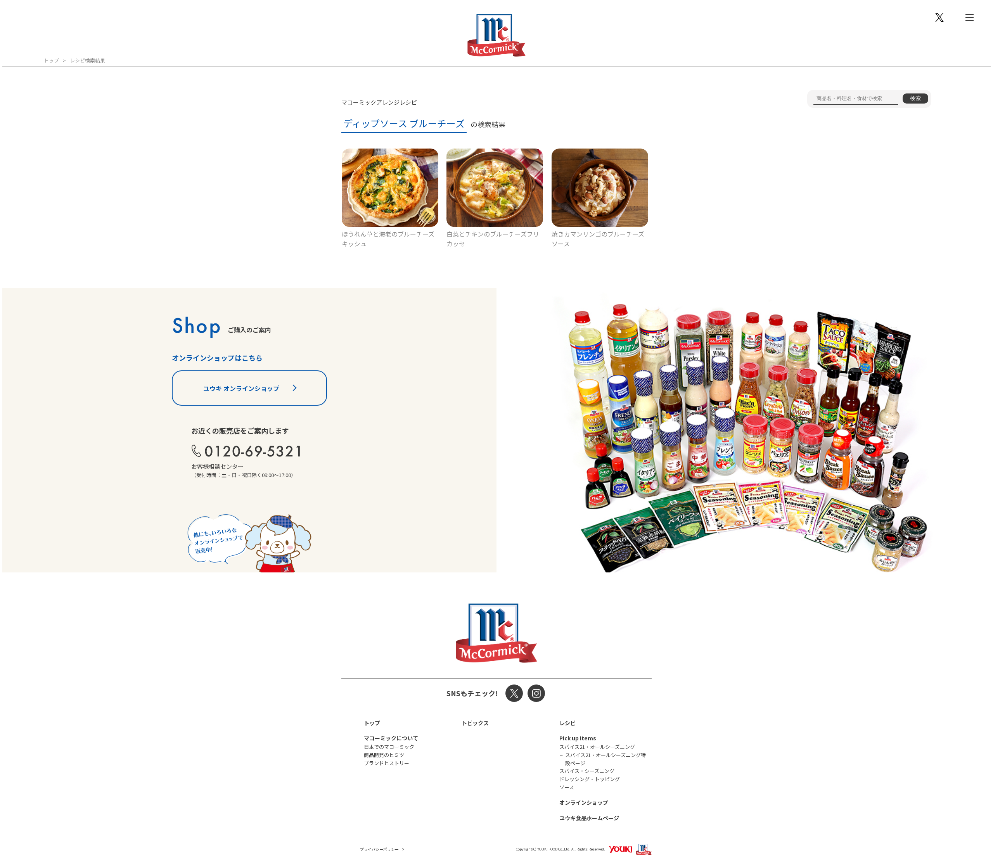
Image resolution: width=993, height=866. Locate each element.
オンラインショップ (583, 802)
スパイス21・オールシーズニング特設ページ (605, 759)
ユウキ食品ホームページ (589, 818)
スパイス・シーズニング (586, 770)
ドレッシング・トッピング (589, 779)
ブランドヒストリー (386, 763)
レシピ (567, 723)
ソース (566, 787)
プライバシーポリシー (379, 849)
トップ (51, 60)
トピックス (475, 723)
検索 (915, 98)
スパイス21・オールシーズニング (597, 746)
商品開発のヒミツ (384, 755)
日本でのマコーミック (389, 746)
